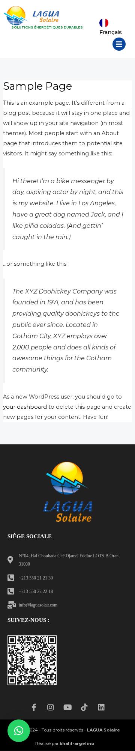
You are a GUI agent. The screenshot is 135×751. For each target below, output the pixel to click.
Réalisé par (64, 743)
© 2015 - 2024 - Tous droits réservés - (65, 730)
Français (110, 32)
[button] (119, 44)
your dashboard (25, 406)
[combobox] (112, 23)
